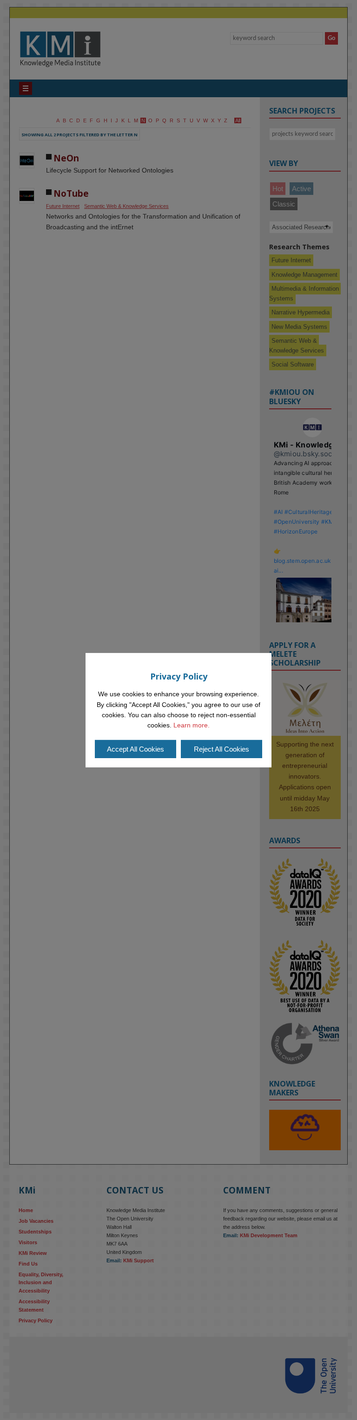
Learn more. (191, 725)
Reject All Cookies (221, 749)
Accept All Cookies (135, 749)
